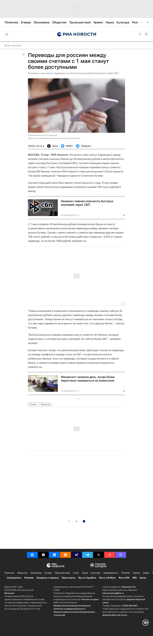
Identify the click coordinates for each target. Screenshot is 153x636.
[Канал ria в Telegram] (87, 555)
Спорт (76, 572)
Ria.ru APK (124, 577)
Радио (146, 572)
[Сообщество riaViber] (120, 555)
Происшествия (62, 572)
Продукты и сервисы (47, 577)
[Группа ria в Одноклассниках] (65, 555)
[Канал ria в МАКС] (32, 555)
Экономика (36, 572)
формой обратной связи (114, 615)
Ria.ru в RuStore (107, 577)
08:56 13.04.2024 (12, 45)
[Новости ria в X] (98, 555)
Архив (143, 577)
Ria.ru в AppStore (87, 577)
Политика (9, 572)
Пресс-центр (68, 577)
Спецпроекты (14, 577)
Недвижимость (110, 572)
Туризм (136, 572)
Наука (85, 572)
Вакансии (9, 593)
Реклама (28, 577)
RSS (135, 577)
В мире (48, 572)
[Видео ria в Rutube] (76, 555)
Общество (46, 404)
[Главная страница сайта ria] (76, 34)
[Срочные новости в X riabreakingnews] (109, 555)
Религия (125, 572)
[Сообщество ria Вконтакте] (54, 555)
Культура (95, 572)
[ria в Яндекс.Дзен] (43, 555)
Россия (33, 404)
